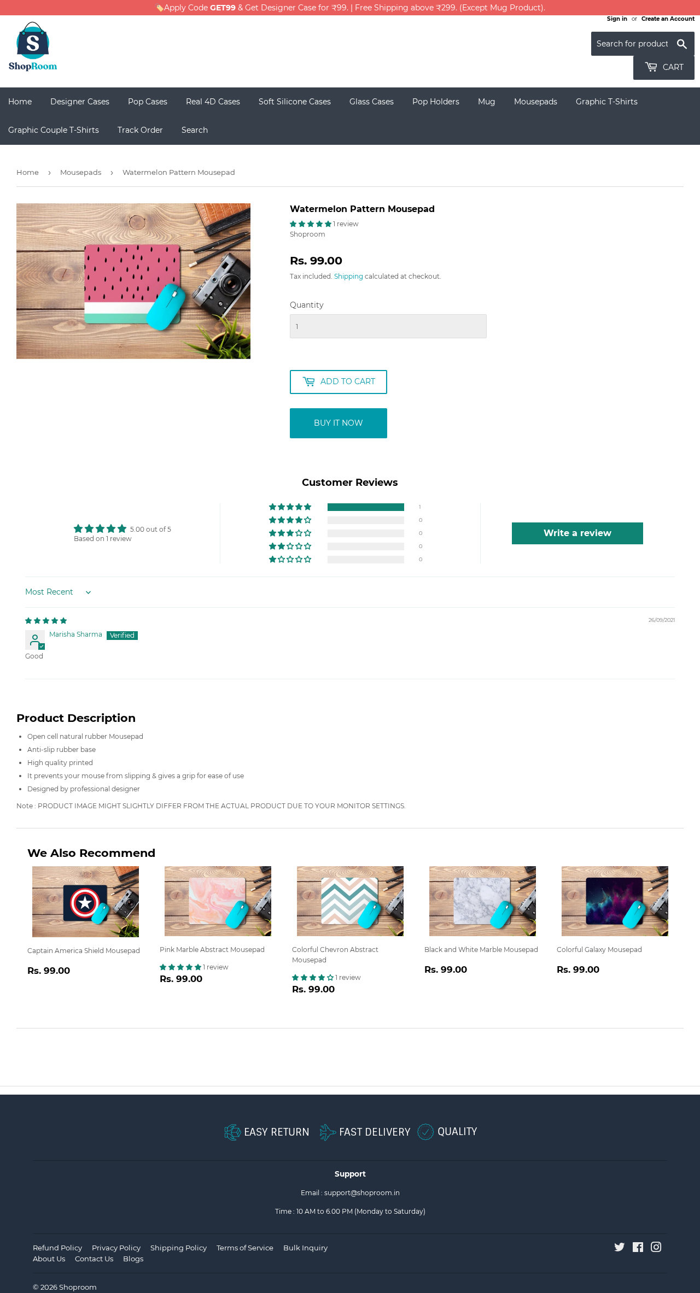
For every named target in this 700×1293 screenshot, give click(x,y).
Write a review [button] (577, 533)
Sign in (617, 18)
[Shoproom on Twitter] (619, 1249)
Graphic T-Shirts (607, 102)
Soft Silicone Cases (295, 102)
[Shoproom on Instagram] (656, 1249)
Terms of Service (245, 1247)
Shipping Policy (178, 1247)
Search (195, 130)
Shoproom (78, 1287)
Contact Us (94, 1258)
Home (20, 102)
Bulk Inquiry (305, 1247)
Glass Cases (371, 102)
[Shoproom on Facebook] (638, 1249)
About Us (49, 1258)
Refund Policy (57, 1247)
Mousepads (535, 102)
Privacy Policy (116, 1247)
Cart (672, 67)
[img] (46, 620)
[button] (311, 224)
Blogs (133, 1258)
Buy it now (338, 423)
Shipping (348, 276)
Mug (486, 102)
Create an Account (668, 18)
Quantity (307, 305)
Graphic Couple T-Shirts (53, 130)
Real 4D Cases (213, 102)
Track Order (140, 130)
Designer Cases (79, 102)
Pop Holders (435, 102)
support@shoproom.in (362, 1193)
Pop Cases (147, 102)
